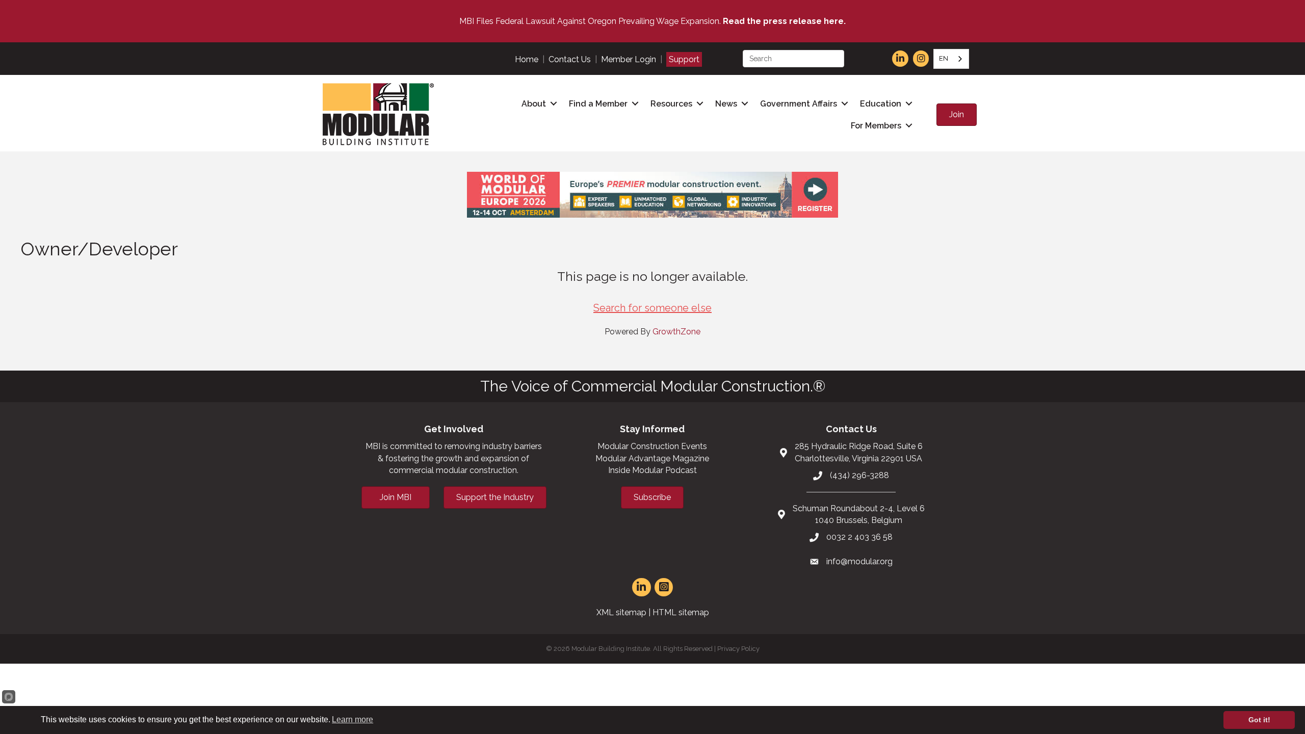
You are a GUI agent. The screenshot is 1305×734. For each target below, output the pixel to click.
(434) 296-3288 (859, 475)
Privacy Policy (738, 648)
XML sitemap (621, 612)
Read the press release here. (784, 21)
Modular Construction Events (652, 446)
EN (943, 58)
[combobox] (951, 59)
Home (526, 59)
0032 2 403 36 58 (859, 537)
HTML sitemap (680, 612)
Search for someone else (652, 308)
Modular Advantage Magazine (652, 458)
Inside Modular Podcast (652, 470)
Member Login (628, 59)
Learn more (352, 719)
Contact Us (570, 59)
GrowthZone (676, 331)
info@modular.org (859, 561)
